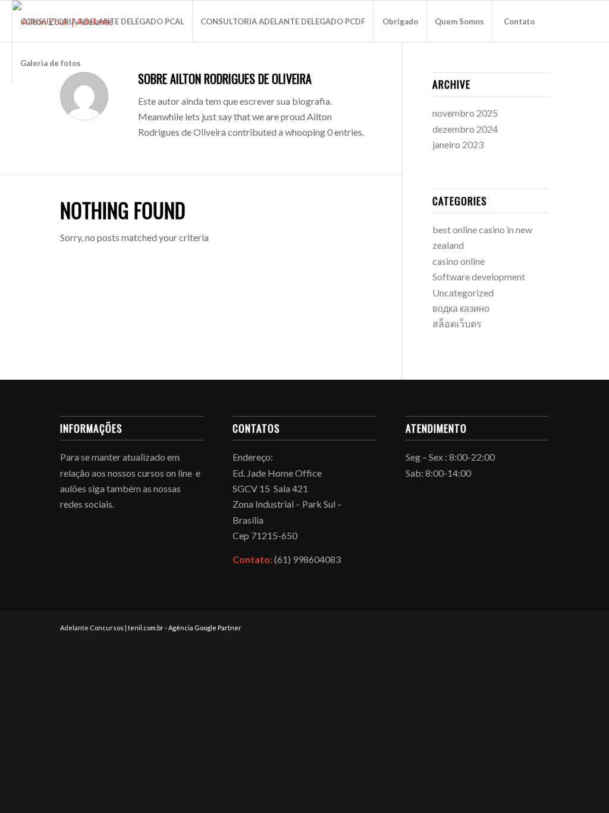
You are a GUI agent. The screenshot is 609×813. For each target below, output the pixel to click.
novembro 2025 (465, 112)
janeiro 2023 (458, 144)
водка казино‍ (460, 308)
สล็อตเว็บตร (457, 323)
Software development (478, 276)
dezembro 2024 (465, 129)
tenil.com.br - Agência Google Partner (184, 627)
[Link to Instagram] (33, 104)
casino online (458, 261)
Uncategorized (463, 292)
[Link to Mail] (51, 104)
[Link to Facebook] (15, 104)
